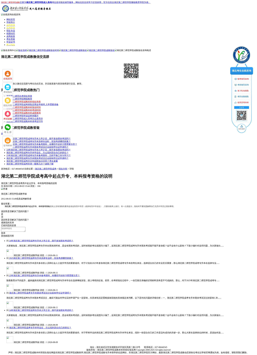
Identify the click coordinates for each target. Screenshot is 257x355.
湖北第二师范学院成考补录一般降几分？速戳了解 (30, 164)
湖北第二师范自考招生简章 (19, 96)
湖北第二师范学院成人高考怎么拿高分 (24, 118)
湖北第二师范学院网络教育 (19, 99)
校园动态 (10, 33)
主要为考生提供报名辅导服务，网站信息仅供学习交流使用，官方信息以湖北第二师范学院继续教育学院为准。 (75, 2)
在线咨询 (16, 14)
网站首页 (10, 19)
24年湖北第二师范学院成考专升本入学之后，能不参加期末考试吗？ (38, 138)
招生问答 (63, 169)
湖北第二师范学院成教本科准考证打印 (24, 121)
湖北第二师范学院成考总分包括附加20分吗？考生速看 (32, 161)
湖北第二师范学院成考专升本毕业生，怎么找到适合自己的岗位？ (37, 152)
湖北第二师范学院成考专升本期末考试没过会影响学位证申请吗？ (37, 147)
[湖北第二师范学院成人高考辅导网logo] (26, 12)
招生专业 (10, 31)
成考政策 (10, 36)
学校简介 (10, 22)
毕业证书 (10, 42)
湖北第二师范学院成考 (45, 169)
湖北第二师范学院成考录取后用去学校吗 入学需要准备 (32, 104)
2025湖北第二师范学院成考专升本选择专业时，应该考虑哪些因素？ (38, 141)
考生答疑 (10, 39)
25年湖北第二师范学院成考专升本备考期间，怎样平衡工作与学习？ (38, 155)
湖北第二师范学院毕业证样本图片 (22, 116)
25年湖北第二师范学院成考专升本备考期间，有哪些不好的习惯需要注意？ (41, 144)
